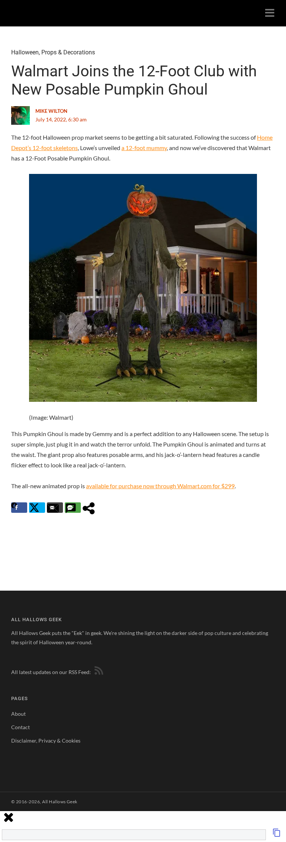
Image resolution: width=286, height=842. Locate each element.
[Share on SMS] (73, 507)
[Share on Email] (55, 507)
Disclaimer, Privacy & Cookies (45, 740)
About (18, 714)
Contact (20, 727)
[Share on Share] (91, 507)
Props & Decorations (68, 52)
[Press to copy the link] (276, 834)
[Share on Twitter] (37, 507)
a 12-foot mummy (144, 147)
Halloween (25, 52)
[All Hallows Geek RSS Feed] (97, 672)
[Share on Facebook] (19, 507)
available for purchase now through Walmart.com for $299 (160, 485)
